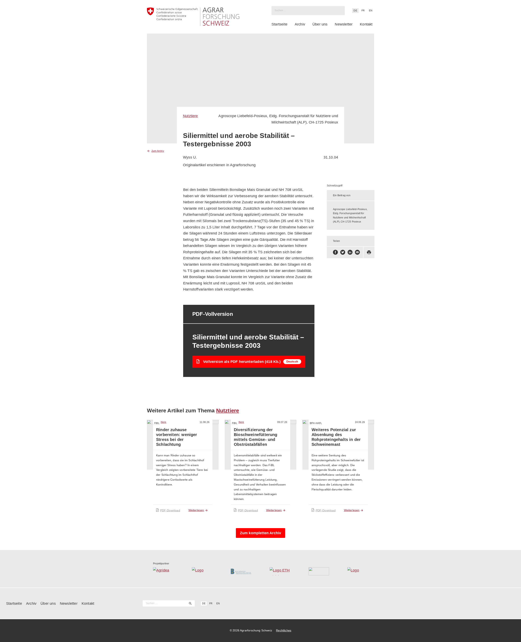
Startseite (279, 24)
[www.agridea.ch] (163, 571)
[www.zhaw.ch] (357, 571)
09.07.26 (282, 422)
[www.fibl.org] (319, 571)
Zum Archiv (157, 151)
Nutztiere (190, 116)
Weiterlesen (196, 510)
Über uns (319, 24)
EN (370, 10)
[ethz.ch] (280, 571)
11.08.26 (204, 422)
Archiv (300, 24)
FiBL (157, 423)
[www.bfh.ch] (241, 571)
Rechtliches (283, 630)
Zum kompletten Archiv (260, 533)
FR (363, 10)
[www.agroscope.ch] (202, 571)
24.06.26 (360, 422)
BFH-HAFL (316, 423)
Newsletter (343, 24)
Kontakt (366, 24)
